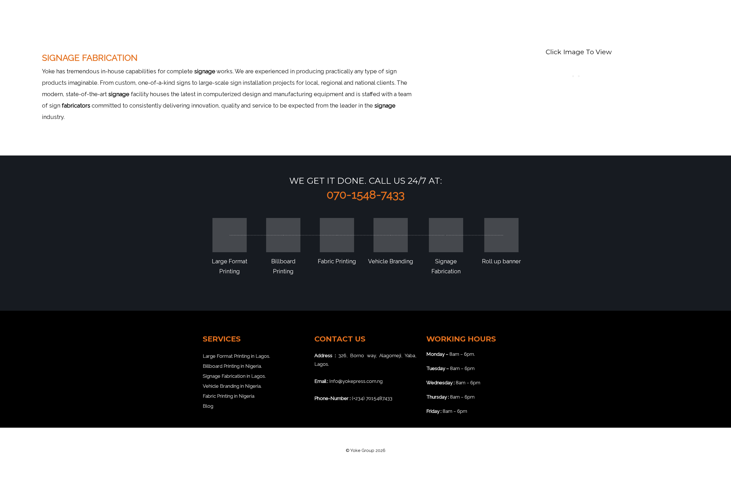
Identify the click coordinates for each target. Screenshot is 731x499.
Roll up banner (501, 261)
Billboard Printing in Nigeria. (232, 366)
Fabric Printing (337, 261)
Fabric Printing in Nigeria (228, 396)
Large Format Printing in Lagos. (236, 356)
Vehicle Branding (390, 261)
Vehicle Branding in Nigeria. (232, 386)
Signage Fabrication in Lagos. (234, 376)
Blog (208, 406)
